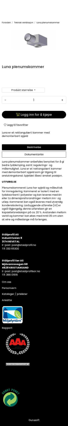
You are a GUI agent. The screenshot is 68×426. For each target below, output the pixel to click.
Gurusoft (34, 420)
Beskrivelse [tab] (34, 147)
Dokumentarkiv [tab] (34, 154)
